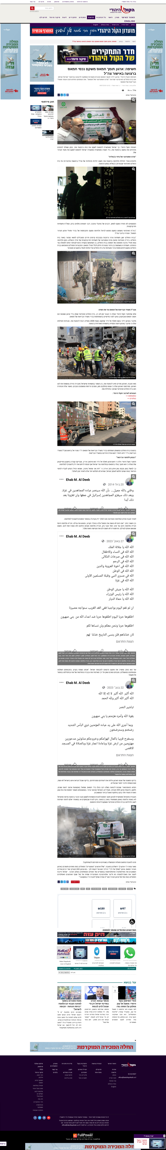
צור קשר (32, 1)
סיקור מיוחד (54, 17)
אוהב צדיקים (68, 1078)
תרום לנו (41, 1)
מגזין (117, 17)
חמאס (130, 889)
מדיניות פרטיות (67, 1063)
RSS (41, 1069)
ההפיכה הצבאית (38, 1110)
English (95, 25)
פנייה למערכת (75, 882)
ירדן (88, 889)
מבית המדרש (67, 1072)
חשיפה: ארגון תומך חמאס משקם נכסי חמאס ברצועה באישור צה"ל (94, 41)
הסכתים (82, 17)
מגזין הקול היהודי (38, 1088)
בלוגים (55, 1072)
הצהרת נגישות (97, 1063)
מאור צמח (64, 889)
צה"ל (104, 889)
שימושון (56, 1)
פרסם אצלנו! (38, 1063)
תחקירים (73, 17)
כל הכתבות (101, 17)
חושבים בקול (83, 1078)
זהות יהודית (125, 25)
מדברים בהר (83, 1075)
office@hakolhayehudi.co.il (127, 1077)
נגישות (3, 1144)
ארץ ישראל (115, 25)
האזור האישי (128, 17)
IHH (82, 889)
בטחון (133, 25)
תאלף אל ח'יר (96, 889)
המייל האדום (82, 1069)
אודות (49, 1)
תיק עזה (40, 1099)
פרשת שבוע (68, 1075)
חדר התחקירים (38, 1102)
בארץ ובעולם (105, 25)
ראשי (110, 17)
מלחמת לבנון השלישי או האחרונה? (39, 1094)
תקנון (70, 1069)
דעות (64, 17)
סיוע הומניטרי (74, 889)
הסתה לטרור (112, 889)
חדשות (91, 17)
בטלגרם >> (131, 398)
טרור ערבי (122, 889)
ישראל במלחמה (38, 1085)
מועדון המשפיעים (68, 1)
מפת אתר (98, 1072)
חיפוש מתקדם (34, 11)
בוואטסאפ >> (131, 396)
